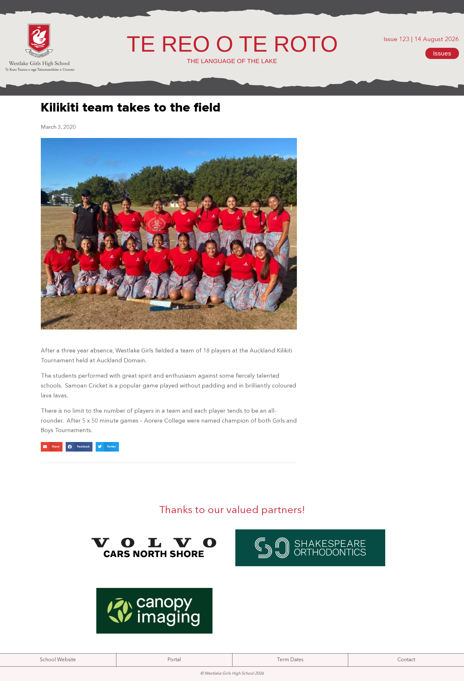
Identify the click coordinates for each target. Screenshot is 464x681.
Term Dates (290, 660)
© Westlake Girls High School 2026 (232, 673)
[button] (52, 447)
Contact (406, 660)
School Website (58, 660)
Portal (174, 660)
